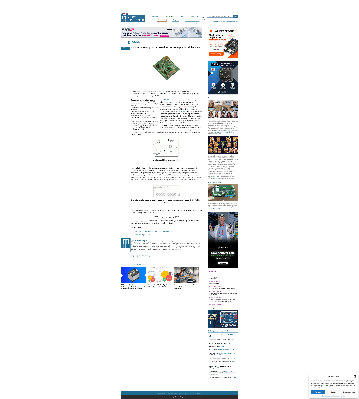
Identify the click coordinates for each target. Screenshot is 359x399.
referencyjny (145, 255)
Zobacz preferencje (349, 392)
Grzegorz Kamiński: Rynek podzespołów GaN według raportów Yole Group (160, 286)
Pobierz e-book (232, 21)
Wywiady (155, 16)
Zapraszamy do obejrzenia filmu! (224, 132)
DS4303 (161, 91)
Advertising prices (172, 393)
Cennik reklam (161, 393)
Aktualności (162, 20)
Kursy (182, 16)
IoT (197, 23)
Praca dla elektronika (219, 21)
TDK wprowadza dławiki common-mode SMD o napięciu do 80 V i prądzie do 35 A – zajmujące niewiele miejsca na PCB (133, 287)
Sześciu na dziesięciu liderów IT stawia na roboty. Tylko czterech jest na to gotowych (186, 287)
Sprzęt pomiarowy (192, 20)
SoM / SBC (194, 16)
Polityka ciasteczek (325, 396)
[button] (355, 376)
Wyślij (235, 16)
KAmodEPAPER (228, 335)
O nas (186, 393)
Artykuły (176, 20)
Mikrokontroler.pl (141, 240)
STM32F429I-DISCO (223, 350)
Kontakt (181, 393)
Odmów (333, 392)
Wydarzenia (169, 16)
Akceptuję (318, 392)
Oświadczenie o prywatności (338, 396)
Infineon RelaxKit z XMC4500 (227, 353)
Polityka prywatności (195, 393)
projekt (137, 255)
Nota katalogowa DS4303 (143, 234)
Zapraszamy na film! (214, 178)
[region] (223, 289)
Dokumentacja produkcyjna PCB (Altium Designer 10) (153, 231)
